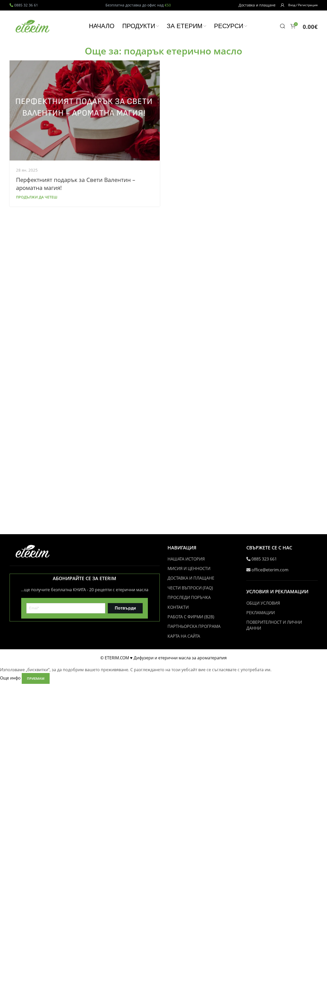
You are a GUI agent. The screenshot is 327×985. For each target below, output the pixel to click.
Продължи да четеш (36, 197)
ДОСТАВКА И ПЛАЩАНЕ (191, 578)
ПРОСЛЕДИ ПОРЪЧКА (189, 597)
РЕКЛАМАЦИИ (260, 612)
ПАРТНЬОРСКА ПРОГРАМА (194, 626)
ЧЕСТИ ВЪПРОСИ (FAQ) (190, 588)
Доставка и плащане (257, 5)
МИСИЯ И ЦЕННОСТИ (189, 568)
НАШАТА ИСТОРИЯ (186, 559)
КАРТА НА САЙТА (184, 636)
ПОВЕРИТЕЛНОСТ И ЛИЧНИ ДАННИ (274, 625)
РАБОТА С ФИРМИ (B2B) (191, 617)
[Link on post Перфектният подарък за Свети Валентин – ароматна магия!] (85, 110)
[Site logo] (33, 25)
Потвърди (125, 608)
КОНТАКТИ (178, 607)
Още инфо (11, 678)
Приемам (35, 678)
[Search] (282, 26)
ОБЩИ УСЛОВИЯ (263, 603)
